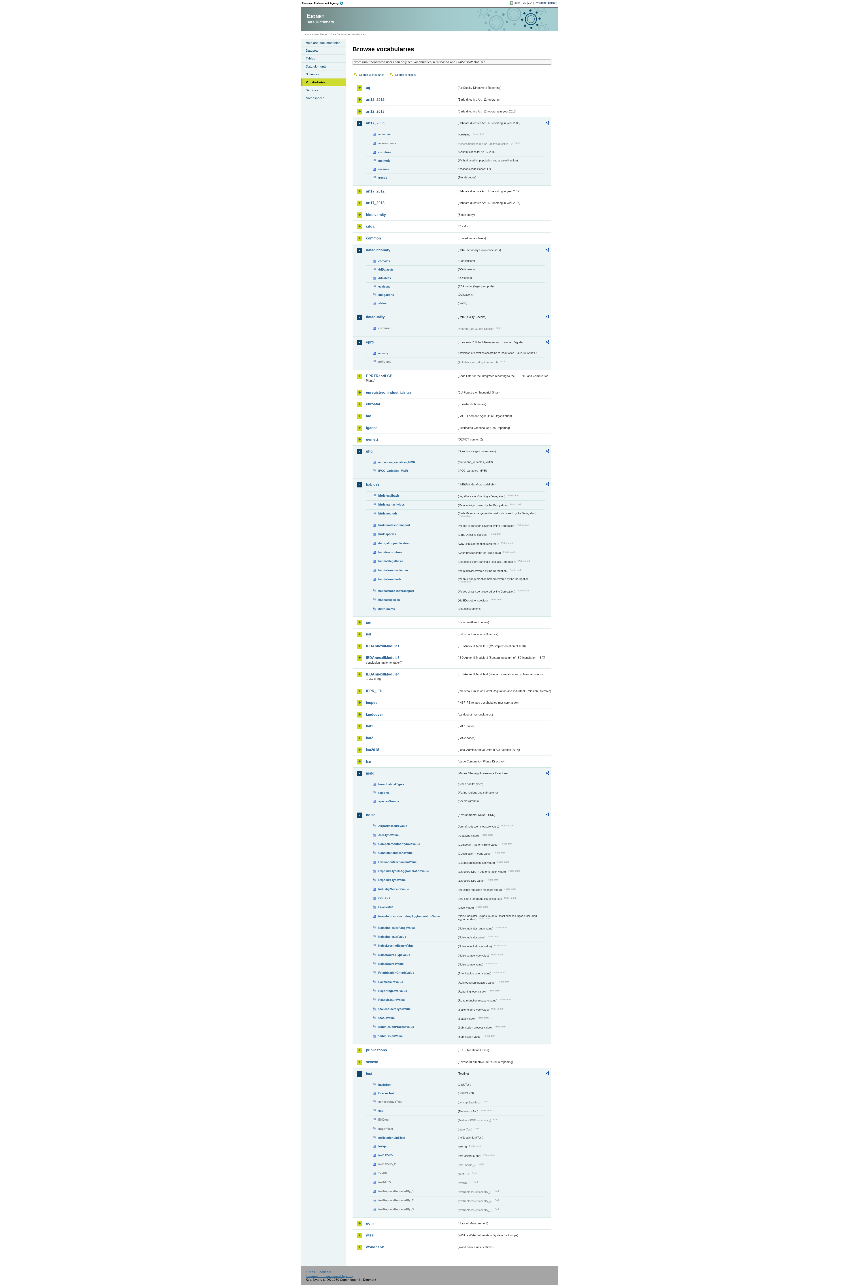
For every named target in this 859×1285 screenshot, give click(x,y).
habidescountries (390, 552)
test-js (382, 1146)
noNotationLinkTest (391, 1137)
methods (384, 160)
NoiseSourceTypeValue (394, 955)
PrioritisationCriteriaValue (396, 972)
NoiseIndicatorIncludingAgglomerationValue (409, 916)
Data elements (316, 66)
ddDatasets (385, 269)
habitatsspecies (389, 599)
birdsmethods (388, 513)
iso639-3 (384, 898)
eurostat (373, 404)
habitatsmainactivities (393, 570)
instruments (386, 609)
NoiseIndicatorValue (392, 936)
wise (370, 1235)
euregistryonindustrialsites (389, 392)
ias (368, 622)
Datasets (312, 50)
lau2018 (372, 750)
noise (370, 815)
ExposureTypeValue (392, 880)
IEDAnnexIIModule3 (383, 658)
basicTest (384, 1084)
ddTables (384, 278)
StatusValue (386, 1018)
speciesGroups (388, 801)
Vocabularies (315, 82)
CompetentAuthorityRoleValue (399, 844)
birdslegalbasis (389, 495)
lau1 (369, 726)
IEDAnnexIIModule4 (383, 674)
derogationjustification (394, 543)
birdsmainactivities (391, 504)
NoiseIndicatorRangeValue (396, 927)
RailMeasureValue (390, 982)
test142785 (385, 1155)
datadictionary (378, 250)
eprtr (370, 342)
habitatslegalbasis (390, 561)
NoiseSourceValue (391, 963)
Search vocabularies (371, 75)
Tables (310, 58)
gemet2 (372, 439)
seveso (372, 1062)
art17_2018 (375, 203)
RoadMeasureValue (391, 999)
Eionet (323, 34)
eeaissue (384, 286)
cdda (370, 226)
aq (368, 88)
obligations (386, 294)
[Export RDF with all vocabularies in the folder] (547, 123)
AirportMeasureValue (392, 826)
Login (517, 3)
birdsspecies (387, 534)
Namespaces (315, 98)
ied (368, 634)
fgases (371, 428)
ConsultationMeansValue (395, 853)
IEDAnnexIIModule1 (383, 646)
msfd (370, 773)
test (369, 1073)
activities (384, 134)
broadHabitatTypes (391, 784)
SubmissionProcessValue (396, 1027)
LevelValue (385, 907)
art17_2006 (375, 123)
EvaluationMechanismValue (397, 862)
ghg (369, 451)
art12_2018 (375, 111)
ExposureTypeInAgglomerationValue (403, 871)
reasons (383, 169)
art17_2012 (375, 191)
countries (384, 152)
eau (380, 1110)
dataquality (375, 317)
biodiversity (376, 215)
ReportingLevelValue (392, 991)
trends (382, 177)
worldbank (375, 1247)
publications (376, 1050)
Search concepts (405, 75)
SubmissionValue (390, 1036)
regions (383, 792)
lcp (368, 761)
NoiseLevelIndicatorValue (395, 945)
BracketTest (386, 1093)
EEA (324, 3)
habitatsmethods (389, 579)
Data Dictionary (340, 34)
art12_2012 (375, 100)
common (373, 238)
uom (370, 1223)
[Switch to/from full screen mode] (531, 3)
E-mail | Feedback (319, 1272)
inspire (372, 703)
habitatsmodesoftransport (396, 591)
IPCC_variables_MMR (393, 470)
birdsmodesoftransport (394, 525)
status (382, 303)
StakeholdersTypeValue (394, 1009)
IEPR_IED (374, 691)
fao (368, 416)
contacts (384, 261)
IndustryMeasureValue (393, 889)
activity (383, 353)
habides (373, 484)
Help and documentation (323, 42)
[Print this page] (525, 3)
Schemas (312, 74)
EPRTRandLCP (379, 376)
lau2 (369, 738)
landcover (374, 714)
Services (312, 90)
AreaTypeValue (388, 835)
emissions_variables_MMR (396, 462)
